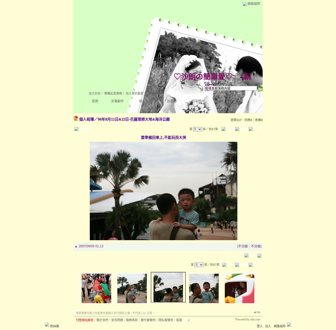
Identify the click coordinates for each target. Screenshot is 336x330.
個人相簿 (145, 101)
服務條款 (132, 320)
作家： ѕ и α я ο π (215, 83)
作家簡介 (198, 101)
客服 (179, 320)
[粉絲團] (47, 325)
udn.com (255, 319)
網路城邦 (253, 3)
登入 (260, 326)
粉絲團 (54, 326)
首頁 (95, 101)
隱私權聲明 (165, 320)
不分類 (243, 246)
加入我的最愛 (134, 93)
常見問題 (117, 320)
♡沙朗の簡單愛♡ (203, 77)
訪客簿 (172, 101)
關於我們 (102, 320)
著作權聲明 (148, 320)
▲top (257, 312)
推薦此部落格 (113, 93)
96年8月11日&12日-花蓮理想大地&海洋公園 (134, 119)
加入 (268, 326)
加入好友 (95, 93)
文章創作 (117, 101)
